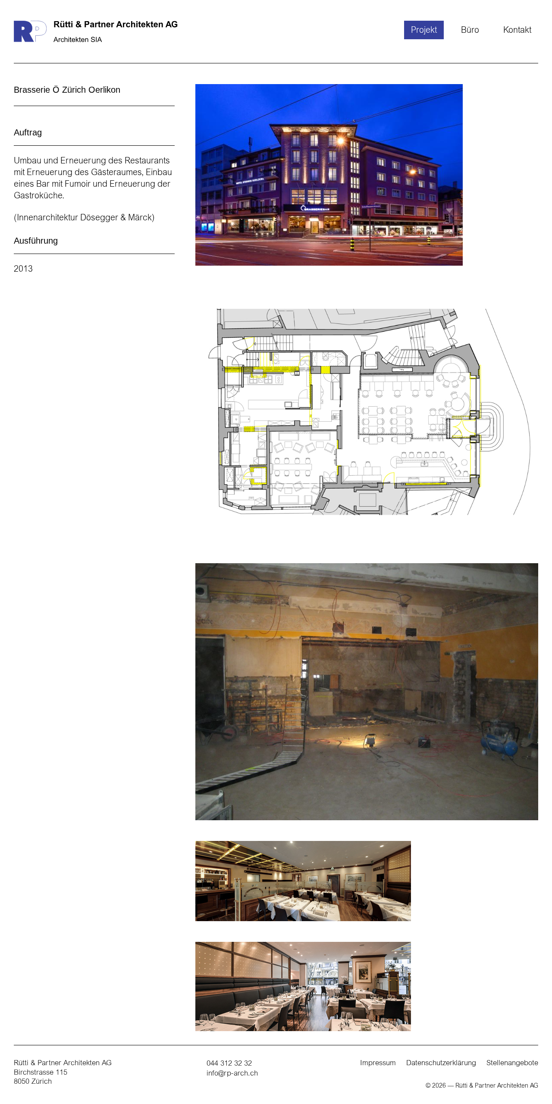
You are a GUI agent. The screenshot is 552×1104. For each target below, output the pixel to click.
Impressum (378, 1063)
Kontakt (517, 31)
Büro (470, 31)
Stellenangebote (512, 1063)
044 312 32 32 (229, 1064)
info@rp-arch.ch (232, 1074)
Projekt (424, 31)
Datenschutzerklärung (441, 1063)
